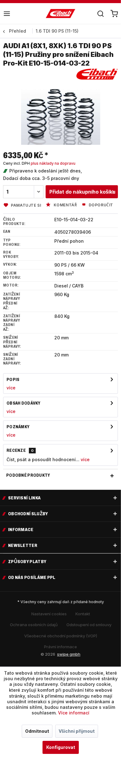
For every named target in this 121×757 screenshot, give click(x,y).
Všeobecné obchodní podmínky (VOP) (60, 635)
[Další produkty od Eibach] (97, 74)
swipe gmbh (68, 654)
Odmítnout (37, 731)
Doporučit (100, 205)
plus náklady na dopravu (53, 163)
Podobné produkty (28, 475)
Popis (13, 379)
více (11, 387)
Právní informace (60, 646)
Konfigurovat (60, 747)
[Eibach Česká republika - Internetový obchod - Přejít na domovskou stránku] (60, 13)
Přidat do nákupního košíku (82, 192)
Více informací (73, 712)
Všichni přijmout (77, 731)
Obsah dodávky (24, 403)
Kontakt (82, 613)
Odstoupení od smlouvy (88, 624)
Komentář (64, 205)
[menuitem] (7, 14)
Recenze (16, 450)
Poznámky (18, 426)
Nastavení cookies (49, 613)
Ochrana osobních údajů (34, 624)
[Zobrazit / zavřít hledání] (100, 14)
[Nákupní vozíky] (114, 14)
